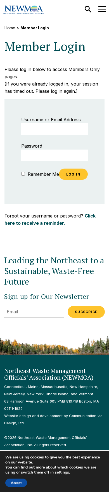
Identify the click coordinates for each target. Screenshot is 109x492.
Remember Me (42, 174)
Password (31, 146)
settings (62, 472)
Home (9, 27)
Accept (16, 483)
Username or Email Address (51, 119)
